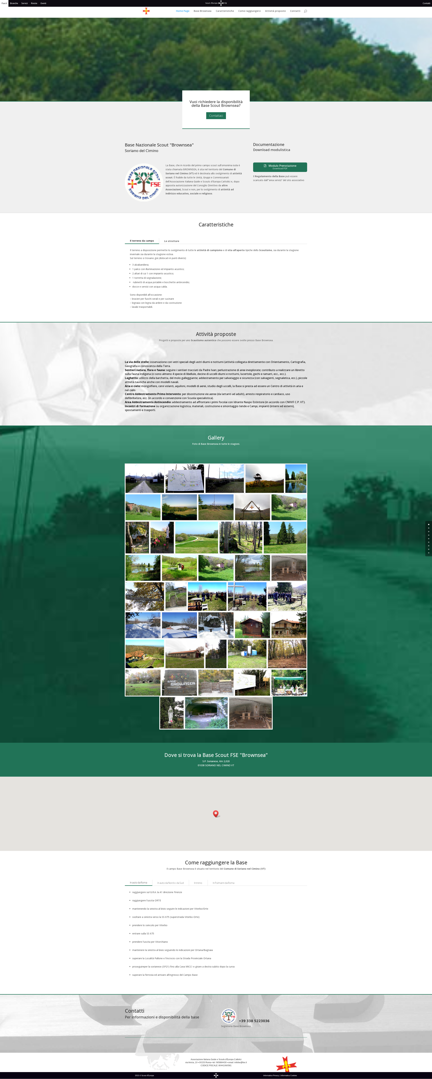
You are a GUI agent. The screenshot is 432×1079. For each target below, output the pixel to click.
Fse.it (4, 3)
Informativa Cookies (289, 1075)
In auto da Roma (138, 882)
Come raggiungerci (249, 11)
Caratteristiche (225, 11)
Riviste (34, 3)
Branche (14, 3)
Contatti (426, 3)
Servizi (24, 3)
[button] (217, 813)
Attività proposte (275, 11)
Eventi (43, 3)
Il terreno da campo (142, 240)
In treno (198, 882)
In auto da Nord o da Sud (170, 882)
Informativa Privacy (271, 1075)
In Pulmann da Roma (224, 882)
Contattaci (216, 116)
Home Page (182, 11)
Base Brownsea (202, 11)
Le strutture (171, 241)
